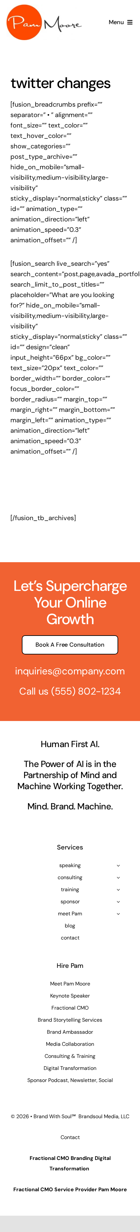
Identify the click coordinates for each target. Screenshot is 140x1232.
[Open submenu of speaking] (118, 865)
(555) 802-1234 (86, 691)
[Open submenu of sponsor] (118, 902)
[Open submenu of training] (118, 889)
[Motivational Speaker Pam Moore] (44, 8)
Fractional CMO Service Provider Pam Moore (70, 1189)
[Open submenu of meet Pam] (118, 914)
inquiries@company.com (70, 671)
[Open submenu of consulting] (118, 877)
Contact (70, 1137)
